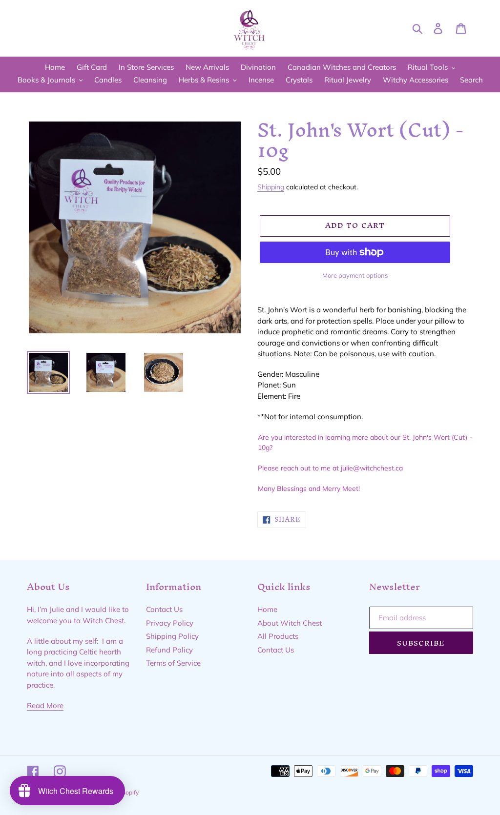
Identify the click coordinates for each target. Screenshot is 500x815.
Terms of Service (173, 663)
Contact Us (164, 609)
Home (267, 609)
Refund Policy (169, 649)
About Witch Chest (289, 623)
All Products (277, 636)
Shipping (270, 187)
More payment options (355, 275)
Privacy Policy (169, 623)
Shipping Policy (172, 636)
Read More (45, 705)
